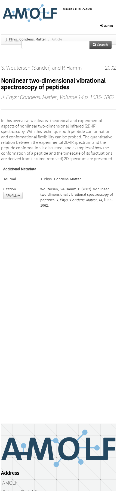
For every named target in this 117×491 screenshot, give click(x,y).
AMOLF (10, 483)
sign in (108, 25)
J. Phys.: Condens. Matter (25, 39)
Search (102, 45)
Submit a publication (77, 9)
